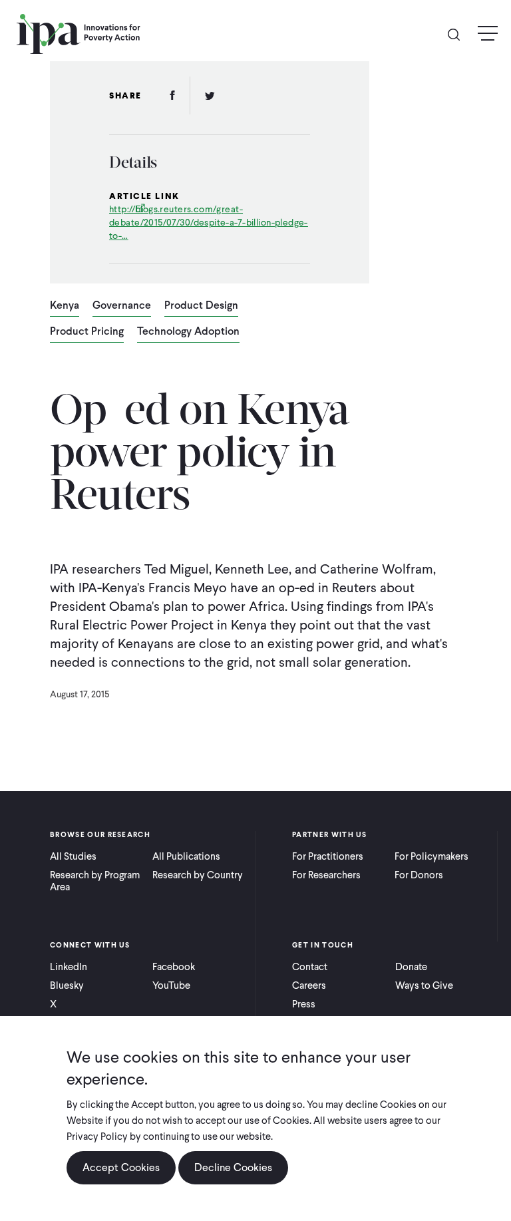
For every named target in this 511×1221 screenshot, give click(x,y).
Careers (309, 985)
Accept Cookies (121, 1167)
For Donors (419, 875)
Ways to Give (424, 985)
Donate (411, 967)
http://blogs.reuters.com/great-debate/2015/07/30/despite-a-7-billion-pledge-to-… (208, 222)
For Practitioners (327, 856)
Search (459, 33)
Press (303, 1004)
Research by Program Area (95, 881)
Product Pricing (87, 332)
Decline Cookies (233, 1167)
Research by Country (197, 875)
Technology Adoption (188, 332)
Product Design (201, 306)
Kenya (64, 306)
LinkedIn (68, 967)
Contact (309, 967)
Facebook (173, 967)
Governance (121, 306)
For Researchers (326, 875)
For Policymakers (431, 856)
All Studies (73, 856)
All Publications (186, 856)
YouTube (171, 985)
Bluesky (67, 985)
